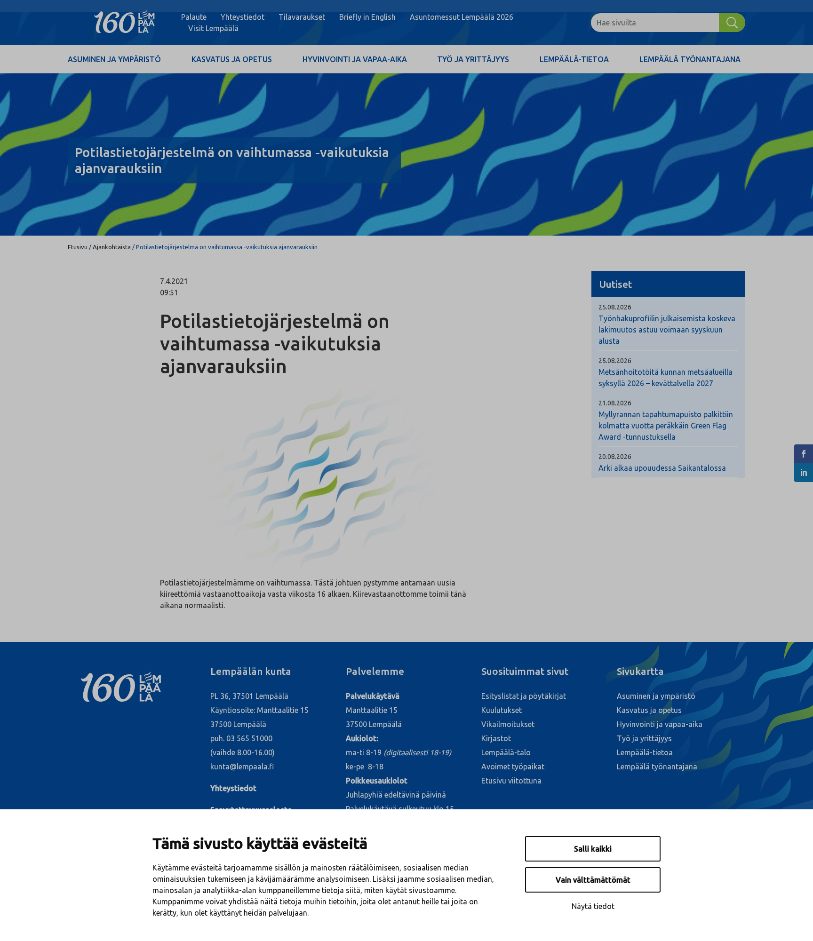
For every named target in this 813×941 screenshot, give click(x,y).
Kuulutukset (501, 710)
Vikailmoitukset (507, 724)
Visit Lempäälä (213, 28)
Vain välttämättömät (593, 880)
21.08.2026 (614, 403)
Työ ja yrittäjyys (473, 59)
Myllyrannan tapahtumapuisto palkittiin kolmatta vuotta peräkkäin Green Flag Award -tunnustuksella (665, 425)
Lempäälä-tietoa (574, 59)
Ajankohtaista (112, 247)
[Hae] (732, 22)
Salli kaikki (593, 849)
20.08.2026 (614, 456)
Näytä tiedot (593, 906)
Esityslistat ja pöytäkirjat (523, 696)
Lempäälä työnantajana (690, 59)
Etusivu (78, 247)
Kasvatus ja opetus (231, 59)
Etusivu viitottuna (511, 780)
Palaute (194, 17)
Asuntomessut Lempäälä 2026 (461, 17)
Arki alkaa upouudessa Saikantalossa (662, 468)
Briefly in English (367, 17)
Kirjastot (496, 738)
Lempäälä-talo (506, 752)
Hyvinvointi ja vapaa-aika (355, 59)
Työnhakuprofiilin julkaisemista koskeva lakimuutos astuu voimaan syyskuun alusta (666, 329)
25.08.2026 (614, 307)
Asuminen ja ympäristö (114, 59)
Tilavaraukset (302, 17)
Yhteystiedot (242, 17)
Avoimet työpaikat (512, 766)
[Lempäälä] (124, 22)
